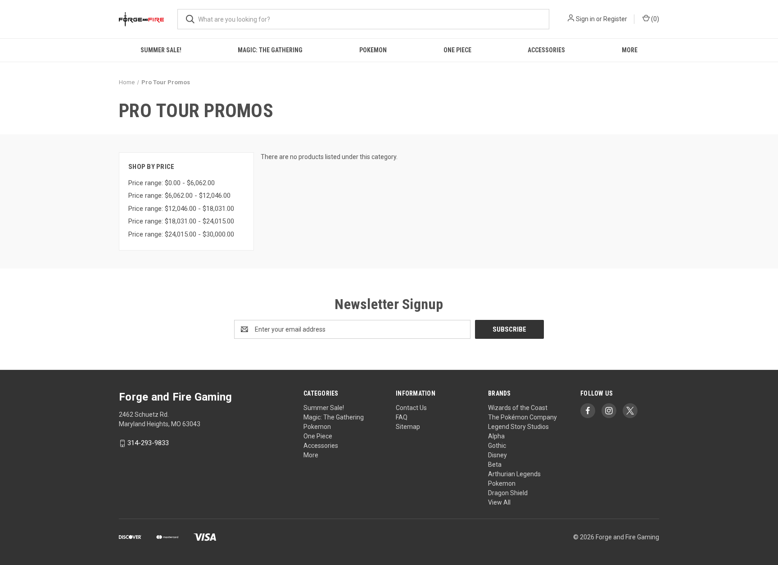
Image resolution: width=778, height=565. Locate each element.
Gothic (497, 445)
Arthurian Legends (514, 474)
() (654, 19)
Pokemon (373, 50)
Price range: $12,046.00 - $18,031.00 (181, 209)
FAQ (401, 417)
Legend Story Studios (518, 426)
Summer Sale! (160, 50)
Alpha (496, 436)
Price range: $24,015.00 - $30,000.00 (181, 234)
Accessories (546, 50)
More (630, 50)
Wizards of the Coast (517, 407)
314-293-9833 (148, 443)
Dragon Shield (508, 493)
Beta (495, 464)
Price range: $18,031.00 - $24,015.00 (181, 221)
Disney (497, 455)
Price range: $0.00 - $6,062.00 (171, 183)
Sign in (585, 19)
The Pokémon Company (522, 417)
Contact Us (411, 407)
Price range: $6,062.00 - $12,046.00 (179, 195)
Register (615, 19)
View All (499, 502)
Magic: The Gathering (270, 50)
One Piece (457, 50)
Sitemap (408, 426)
